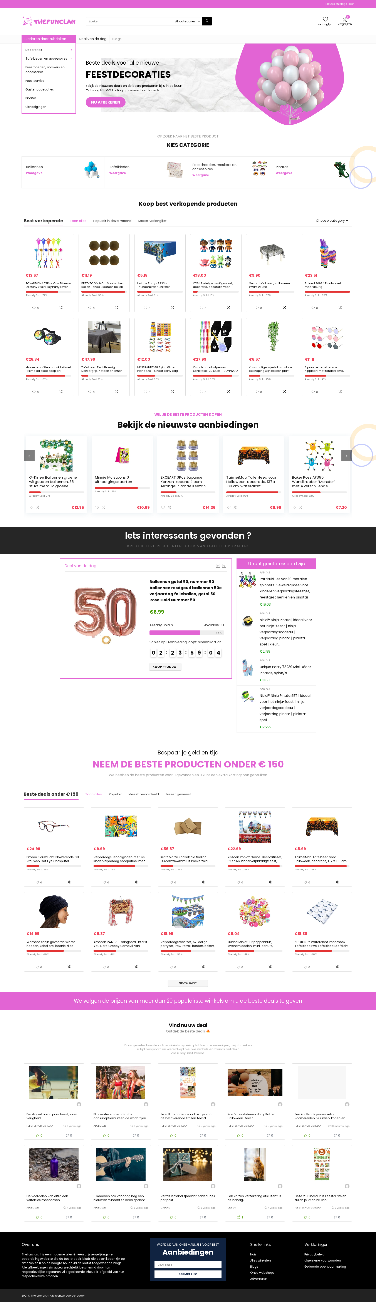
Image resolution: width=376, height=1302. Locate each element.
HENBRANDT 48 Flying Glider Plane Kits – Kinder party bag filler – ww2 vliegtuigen (157, 370)
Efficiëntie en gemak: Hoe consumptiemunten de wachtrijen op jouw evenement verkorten (120, 1118)
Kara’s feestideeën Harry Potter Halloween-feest (251, 1116)
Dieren (232, 1207)
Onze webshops (262, 1272)
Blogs (116, 38)
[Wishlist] (325, 19)
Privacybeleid (314, 1254)
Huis (253, 1254)
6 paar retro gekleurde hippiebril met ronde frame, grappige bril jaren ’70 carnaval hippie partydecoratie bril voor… (327, 372)
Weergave (34, 173)
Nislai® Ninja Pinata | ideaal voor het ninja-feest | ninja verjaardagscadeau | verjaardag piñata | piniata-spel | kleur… (286, 632)
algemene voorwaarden (322, 1260)
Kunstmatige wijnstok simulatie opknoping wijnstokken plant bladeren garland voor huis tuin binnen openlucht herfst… (271, 372)
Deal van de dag (92, 38)
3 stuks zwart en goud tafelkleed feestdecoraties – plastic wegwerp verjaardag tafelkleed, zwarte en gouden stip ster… (317, 486)
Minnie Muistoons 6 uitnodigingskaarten (47, 479)
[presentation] (29, 455)
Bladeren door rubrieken (45, 38)
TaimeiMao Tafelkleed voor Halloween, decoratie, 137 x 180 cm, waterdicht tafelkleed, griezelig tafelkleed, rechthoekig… (186, 486)
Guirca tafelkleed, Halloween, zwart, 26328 (269, 285)
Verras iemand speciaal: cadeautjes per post (188, 1198)
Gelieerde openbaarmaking (325, 1266)
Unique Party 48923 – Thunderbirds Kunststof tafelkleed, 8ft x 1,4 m (153, 286)
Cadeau (165, 1207)
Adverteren (258, 1279)
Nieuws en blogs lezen (340, 4)
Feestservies (34, 81)
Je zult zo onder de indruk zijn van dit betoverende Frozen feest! (186, 1116)
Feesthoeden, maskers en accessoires (45, 69)
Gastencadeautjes (39, 89)
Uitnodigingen (35, 107)
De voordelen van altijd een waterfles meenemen (47, 1198)
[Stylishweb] (79, 1105)
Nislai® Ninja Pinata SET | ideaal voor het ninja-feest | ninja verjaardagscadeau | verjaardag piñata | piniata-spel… (285, 707)
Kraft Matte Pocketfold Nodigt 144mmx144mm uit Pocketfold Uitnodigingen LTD (184, 861)
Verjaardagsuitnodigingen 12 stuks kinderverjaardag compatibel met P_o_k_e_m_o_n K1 (119, 861)
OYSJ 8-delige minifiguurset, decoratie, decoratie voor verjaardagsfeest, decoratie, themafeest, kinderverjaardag (214, 288)
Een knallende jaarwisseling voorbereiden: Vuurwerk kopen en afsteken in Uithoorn (320, 1118)
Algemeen (100, 1126)
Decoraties (33, 50)
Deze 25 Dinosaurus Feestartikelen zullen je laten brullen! (320, 1198)
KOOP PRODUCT (165, 667)
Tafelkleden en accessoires (46, 58)
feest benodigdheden (40, 1126)
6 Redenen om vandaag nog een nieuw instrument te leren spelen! (119, 1198)
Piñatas (31, 98)
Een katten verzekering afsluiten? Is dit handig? (254, 1198)
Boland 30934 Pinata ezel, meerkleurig (323, 285)
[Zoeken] (207, 21)
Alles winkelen (260, 1260)
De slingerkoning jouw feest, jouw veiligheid (52, 1116)
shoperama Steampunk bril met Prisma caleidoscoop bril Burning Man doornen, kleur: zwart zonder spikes (48, 372)
